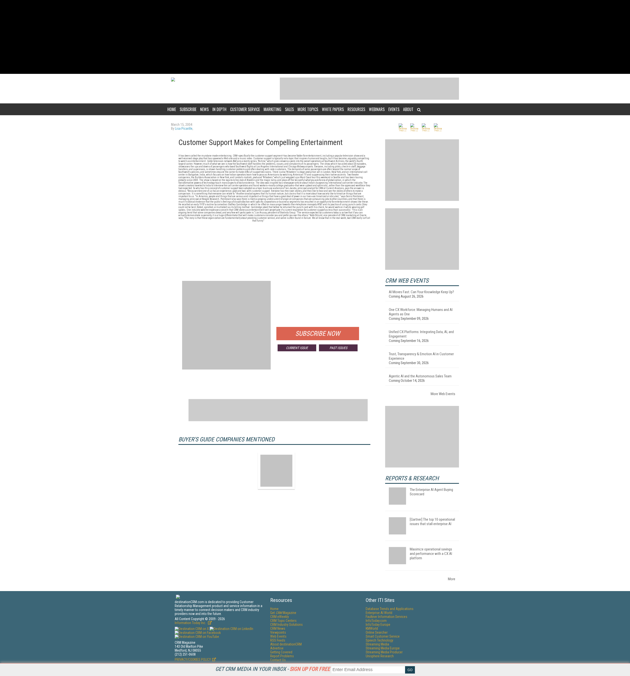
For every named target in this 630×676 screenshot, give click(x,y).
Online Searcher (377, 632)
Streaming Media (377, 644)
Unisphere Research (380, 656)
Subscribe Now (317, 334)
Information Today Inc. (191, 623)
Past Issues (338, 348)
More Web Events (443, 394)
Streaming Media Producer (384, 652)
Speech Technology (379, 640)
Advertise (277, 648)
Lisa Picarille (183, 128)
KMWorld (372, 628)
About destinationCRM (286, 644)
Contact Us (278, 660)
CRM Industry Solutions (286, 625)
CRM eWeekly (279, 617)
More (451, 579)
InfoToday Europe (378, 625)
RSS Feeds (277, 640)
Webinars (377, 109)
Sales (289, 109)
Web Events (278, 636)
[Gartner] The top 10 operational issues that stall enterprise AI (432, 521)
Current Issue (297, 348)
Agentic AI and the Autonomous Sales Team (420, 376)
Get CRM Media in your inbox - (272, 669)
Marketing (272, 109)
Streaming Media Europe (383, 648)
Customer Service (245, 109)
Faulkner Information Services (386, 617)
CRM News (277, 628)
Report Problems (282, 656)
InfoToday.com (376, 621)
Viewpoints (278, 632)
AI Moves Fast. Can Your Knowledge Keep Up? (421, 292)
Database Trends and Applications (389, 609)
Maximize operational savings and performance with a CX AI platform (431, 553)
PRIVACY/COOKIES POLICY (193, 659)
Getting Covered (281, 652)
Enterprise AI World (379, 613)
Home (171, 109)
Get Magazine (283, 613)
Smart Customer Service (383, 636)
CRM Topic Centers (283, 621)
